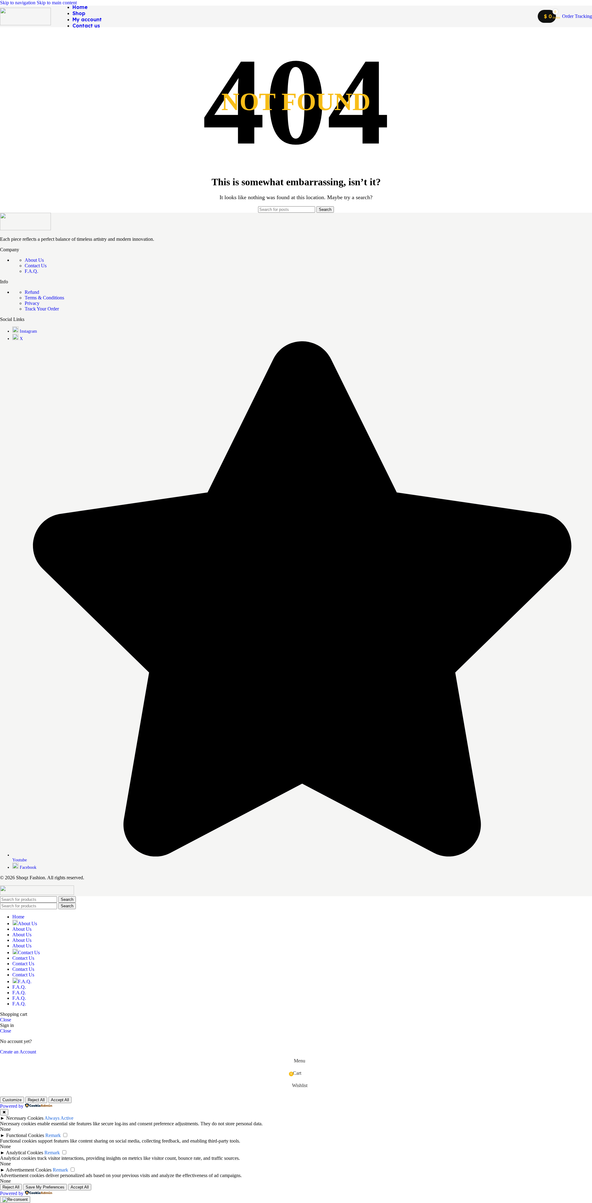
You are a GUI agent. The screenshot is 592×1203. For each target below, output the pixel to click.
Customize (12, 1100)
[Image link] (25, 228)
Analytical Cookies (24, 1152)
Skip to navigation (18, 2)
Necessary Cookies (24, 1118)
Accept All (60, 1100)
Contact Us (36, 265)
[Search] (111, 16)
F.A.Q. (31, 271)
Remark (53, 1135)
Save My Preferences (45, 1187)
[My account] (529, 16)
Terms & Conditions (44, 297)
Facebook (28, 867)
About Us (34, 260)
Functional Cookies (25, 1135)
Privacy (32, 303)
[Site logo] (25, 23)
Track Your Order (42, 308)
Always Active (58, 1118)
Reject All (36, 1100)
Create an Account (18, 1051)
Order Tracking (577, 16)
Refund (32, 292)
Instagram (28, 331)
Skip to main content (57, 2)
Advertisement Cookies (28, 1169)
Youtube (19, 860)
